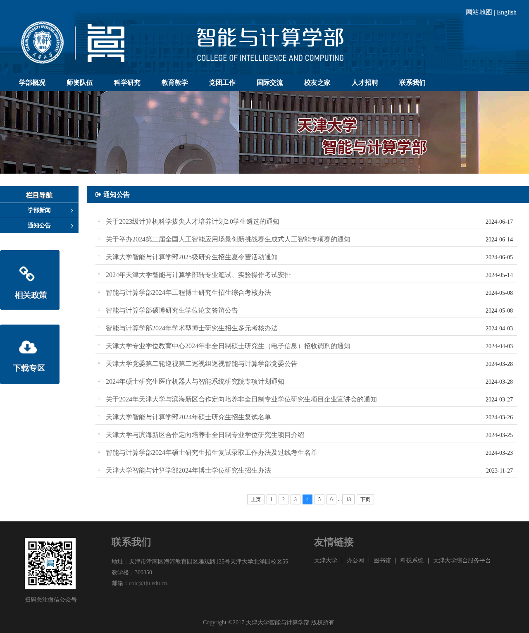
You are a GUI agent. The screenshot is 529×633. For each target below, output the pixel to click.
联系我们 (412, 82)
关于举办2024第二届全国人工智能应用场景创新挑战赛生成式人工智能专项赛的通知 (228, 239)
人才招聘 (365, 82)
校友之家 (317, 82)
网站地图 (479, 12)
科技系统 (412, 560)
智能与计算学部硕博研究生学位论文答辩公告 (172, 310)
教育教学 (175, 82)
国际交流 (270, 82)
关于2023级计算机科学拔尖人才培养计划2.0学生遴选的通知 (192, 221)
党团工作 (222, 82)
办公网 (355, 560)
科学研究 (127, 82)
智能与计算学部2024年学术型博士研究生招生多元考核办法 (192, 328)
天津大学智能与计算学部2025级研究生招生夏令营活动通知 (192, 256)
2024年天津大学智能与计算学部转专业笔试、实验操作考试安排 (198, 274)
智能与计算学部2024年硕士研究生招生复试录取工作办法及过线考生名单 (211, 452)
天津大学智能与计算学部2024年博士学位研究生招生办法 (188, 470)
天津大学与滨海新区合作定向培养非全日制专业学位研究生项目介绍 (205, 434)
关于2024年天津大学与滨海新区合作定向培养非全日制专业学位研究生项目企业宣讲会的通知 (241, 399)
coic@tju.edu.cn (148, 583)
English (507, 12)
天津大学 (325, 560)
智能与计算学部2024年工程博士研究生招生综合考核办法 (188, 292)
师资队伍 (80, 82)
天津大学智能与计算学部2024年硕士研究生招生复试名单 (188, 416)
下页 (365, 499)
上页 (256, 499)
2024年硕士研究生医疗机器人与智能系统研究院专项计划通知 (195, 381)
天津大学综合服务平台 (462, 560)
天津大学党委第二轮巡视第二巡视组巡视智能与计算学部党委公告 (202, 363)
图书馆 (382, 560)
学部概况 (32, 82)
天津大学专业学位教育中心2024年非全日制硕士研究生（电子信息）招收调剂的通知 (228, 345)
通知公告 (39, 225)
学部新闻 (39, 210)
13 (348, 499)
